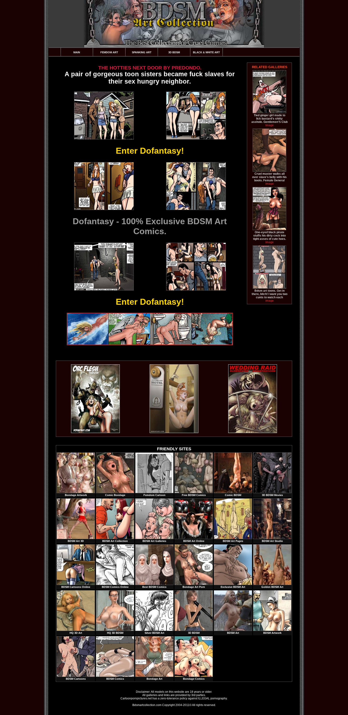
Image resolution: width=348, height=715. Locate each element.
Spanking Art (142, 52)
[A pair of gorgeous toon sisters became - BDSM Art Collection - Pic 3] (103, 186)
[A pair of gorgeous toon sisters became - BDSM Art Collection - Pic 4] (195, 186)
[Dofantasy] (95, 432)
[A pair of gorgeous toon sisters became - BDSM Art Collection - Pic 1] (103, 115)
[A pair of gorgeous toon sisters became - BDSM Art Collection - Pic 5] (103, 266)
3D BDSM (174, 52)
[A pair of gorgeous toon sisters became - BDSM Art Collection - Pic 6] (195, 266)
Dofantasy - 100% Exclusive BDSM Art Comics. (150, 226)
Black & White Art (206, 52)
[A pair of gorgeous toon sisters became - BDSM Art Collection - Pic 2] (195, 115)
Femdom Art (109, 52)
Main (76, 52)
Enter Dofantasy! (150, 151)
